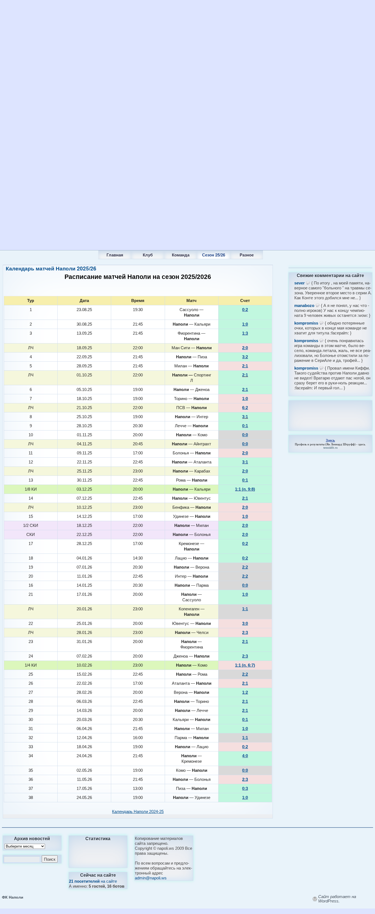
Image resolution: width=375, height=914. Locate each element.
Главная (115, 255)
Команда (180, 255)
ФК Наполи (12, 897)
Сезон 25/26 (213, 255)
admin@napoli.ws (151, 878)
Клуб (148, 255)
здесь (361, 444)
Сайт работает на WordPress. (337, 899)
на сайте (93, 881)
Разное (247, 255)
